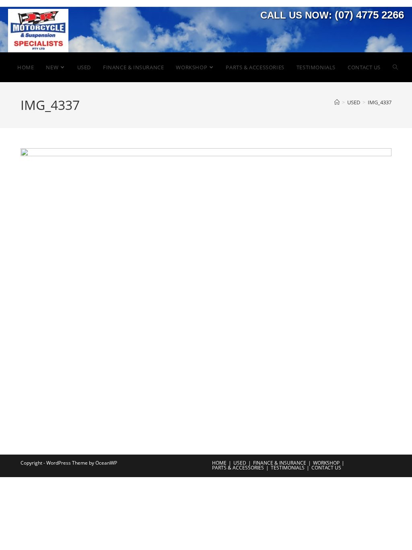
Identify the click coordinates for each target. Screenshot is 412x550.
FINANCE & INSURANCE (279, 462)
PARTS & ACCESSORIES (238, 467)
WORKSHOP (326, 462)
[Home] (337, 102)
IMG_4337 (379, 102)
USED (239, 462)
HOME (219, 462)
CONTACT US (326, 467)
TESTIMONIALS (288, 467)
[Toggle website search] (395, 67)
